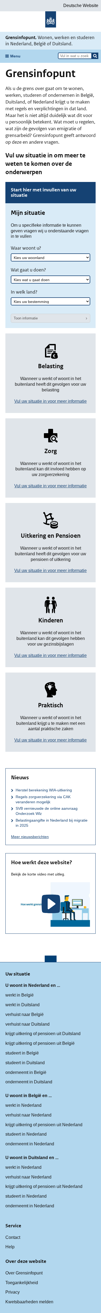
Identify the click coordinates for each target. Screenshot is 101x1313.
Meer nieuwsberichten (30, 837)
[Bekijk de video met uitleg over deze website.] (50, 904)
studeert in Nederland (26, 1134)
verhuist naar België (24, 1014)
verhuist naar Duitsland (27, 1024)
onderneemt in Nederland (29, 1144)
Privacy (12, 1292)
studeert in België (22, 1053)
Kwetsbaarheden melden (29, 1302)
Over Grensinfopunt (24, 1273)
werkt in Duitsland (22, 1004)
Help (10, 1247)
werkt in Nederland (23, 1105)
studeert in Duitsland (25, 1062)
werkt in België (19, 995)
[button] (95, 56)
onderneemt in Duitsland (28, 1082)
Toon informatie (26, 318)
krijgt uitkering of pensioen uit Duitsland (43, 1033)
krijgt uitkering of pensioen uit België (40, 1043)
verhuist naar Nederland (28, 1115)
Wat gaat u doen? (28, 270)
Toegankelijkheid (21, 1282)
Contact (12, 1237)
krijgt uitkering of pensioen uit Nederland (43, 1124)
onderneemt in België (25, 1072)
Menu (15, 56)
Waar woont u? (26, 248)
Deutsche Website (80, 5)
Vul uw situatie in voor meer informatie (50, 401)
